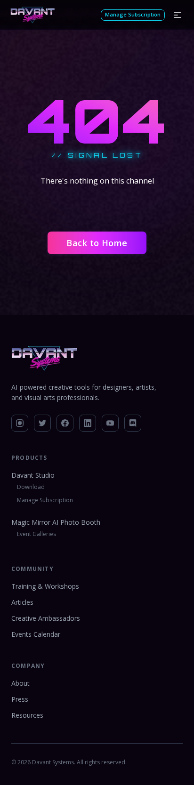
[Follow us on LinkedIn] (87, 423)
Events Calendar (35, 634)
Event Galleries (36, 534)
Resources (27, 715)
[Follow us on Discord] (132, 423)
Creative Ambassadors (45, 618)
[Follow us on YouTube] (110, 423)
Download (31, 487)
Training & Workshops (45, 586)
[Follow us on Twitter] (42, 423)
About (20, 683)
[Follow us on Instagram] (19, 423)
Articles (22, 602)
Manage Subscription (133, 14)
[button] (177, 15)
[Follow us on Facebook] (65, 423)
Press (19, 699)
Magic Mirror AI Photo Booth (55, 522)
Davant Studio (33, 475)
